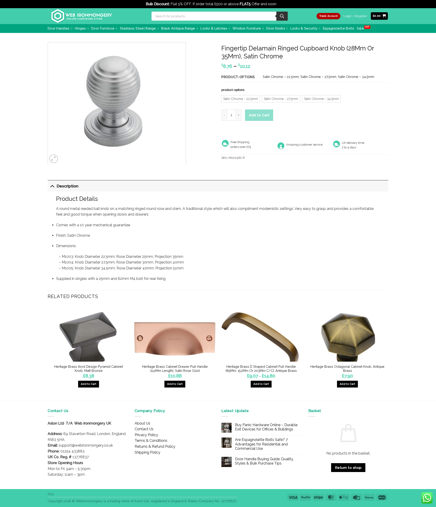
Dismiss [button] (283, 4)
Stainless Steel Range (138, 28)
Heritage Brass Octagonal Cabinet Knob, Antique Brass (347, 369)
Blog (51, 494)
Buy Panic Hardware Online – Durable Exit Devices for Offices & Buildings (266, 427)
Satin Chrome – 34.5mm (356, 77)
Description (67, 186)
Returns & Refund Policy (155, 446)
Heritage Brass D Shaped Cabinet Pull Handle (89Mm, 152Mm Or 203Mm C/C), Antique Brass (261, 369)
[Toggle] (52, 186)
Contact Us (144, 429)
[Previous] (48, 352)
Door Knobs (275, 28)
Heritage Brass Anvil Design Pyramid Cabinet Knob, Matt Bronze (88, 369)
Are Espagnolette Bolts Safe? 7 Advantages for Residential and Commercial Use (261, 443)
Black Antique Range (178, 28)
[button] (379, 16)
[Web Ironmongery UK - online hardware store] (82, 16)
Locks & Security (304, 28)
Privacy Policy (146, 435)
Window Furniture (247, 28)
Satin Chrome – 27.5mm (318, 77)
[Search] (282, 16)
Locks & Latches (214, 28)
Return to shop (348, 467)
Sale (360, 28)
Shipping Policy (147, 452)
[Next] (388, 352)
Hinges (80, 28)
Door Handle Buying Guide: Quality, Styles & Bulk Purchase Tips (264, 461)
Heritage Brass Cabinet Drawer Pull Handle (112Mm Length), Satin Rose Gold (175, 369)
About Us (142, 423)
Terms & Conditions (151, 440)
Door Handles (58, 28)
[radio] (240, 98)
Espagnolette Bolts (338, 28)
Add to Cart (259, 115)
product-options (232, 90)
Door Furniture (102, 28)
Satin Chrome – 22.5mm (281, 77)
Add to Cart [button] (88, 383)
